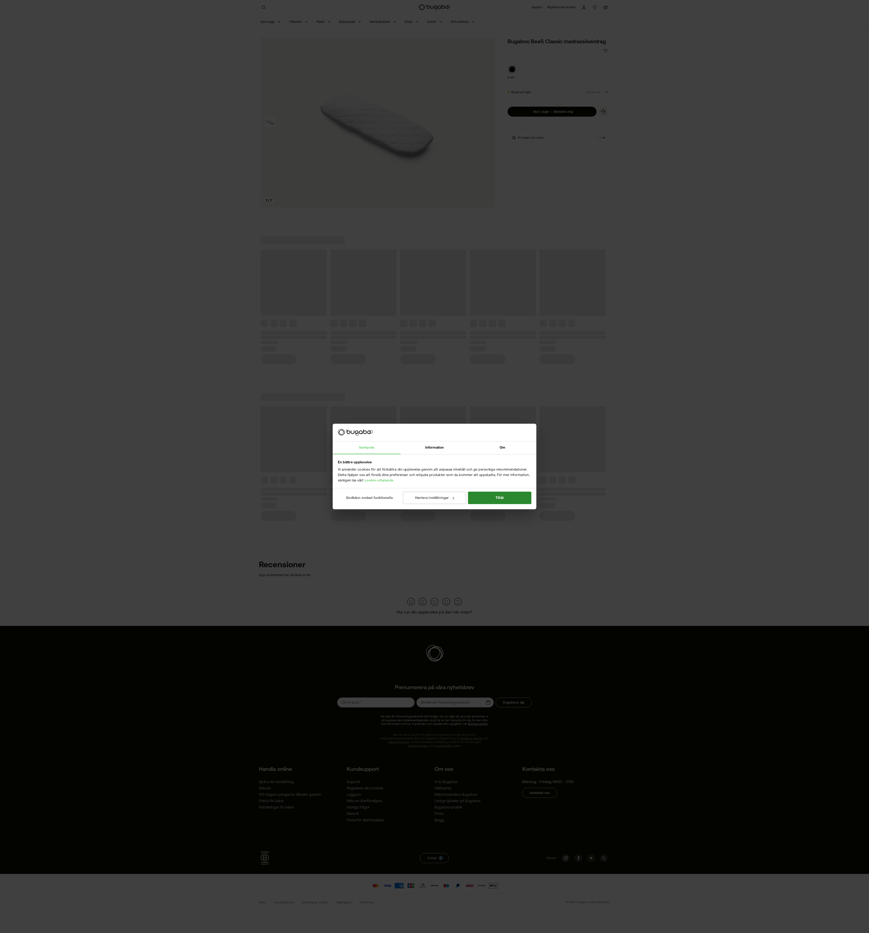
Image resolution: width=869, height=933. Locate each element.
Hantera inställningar (432, 498)
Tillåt (500, 498)
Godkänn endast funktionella (369, 498)
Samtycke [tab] (367, 447)
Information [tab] (434, 447)
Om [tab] (502, 447)
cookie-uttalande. (380, 480)
